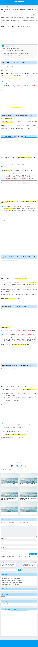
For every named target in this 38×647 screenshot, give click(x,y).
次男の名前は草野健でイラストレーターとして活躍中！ (14, 55)
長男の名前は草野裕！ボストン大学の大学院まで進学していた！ (15, 50)
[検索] (19, 570)
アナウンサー (9, 469)
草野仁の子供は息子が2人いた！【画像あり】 (11, 48)
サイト (2, 547)
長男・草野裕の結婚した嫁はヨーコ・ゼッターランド (13, 52)
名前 (2, 538)
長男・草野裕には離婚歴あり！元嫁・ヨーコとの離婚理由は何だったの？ (16, 53)
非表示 (6, 46)
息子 (9, 470)
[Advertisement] (19, 35)
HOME (19, 642)
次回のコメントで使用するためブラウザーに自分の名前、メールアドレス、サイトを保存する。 (18, 551)
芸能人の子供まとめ (19, 1)
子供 (6, 470)
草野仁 (12, 470)
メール (3, 542)
